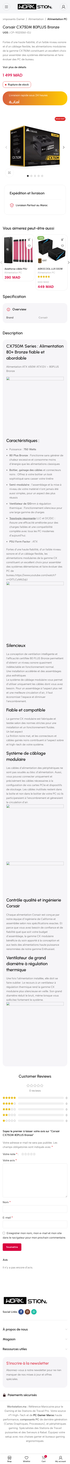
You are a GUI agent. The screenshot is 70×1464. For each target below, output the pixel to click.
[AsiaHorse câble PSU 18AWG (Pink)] (18, 250)
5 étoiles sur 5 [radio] (34, 1154)
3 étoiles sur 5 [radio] (28, 1154)
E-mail (8, 1217)
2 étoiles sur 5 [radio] (25, 1154)
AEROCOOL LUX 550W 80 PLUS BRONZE (50, 270)
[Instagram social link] (27, 1312)
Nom (7, 1202)
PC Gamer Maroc (43, 1415)
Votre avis (10, 1160)
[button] (6, 147)
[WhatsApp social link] (34, 1312)
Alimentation (36, 19)
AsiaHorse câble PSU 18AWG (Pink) (15, 270)
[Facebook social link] (21, 1312)
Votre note (10, 1154)
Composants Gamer (12, 19)
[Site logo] (35, 6)
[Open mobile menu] (6, 6)
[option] (28, 176)
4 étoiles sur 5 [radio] (31, 1154)
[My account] (63, 6)
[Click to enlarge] (9, 173)
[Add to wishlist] (29, 246)
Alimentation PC (57, 19)
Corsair (43, 317)
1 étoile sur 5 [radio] (22, 1154)
